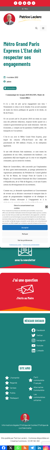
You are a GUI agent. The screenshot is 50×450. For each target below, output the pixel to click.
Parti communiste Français (39, 380)
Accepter (25, 228)
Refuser (25, 234)
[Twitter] (20, 3)
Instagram (40, 340)
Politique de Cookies (28, 425)
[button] (46, 207)
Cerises (13, 388)
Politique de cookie (15, 244)
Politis (12, 393)
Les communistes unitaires (39, 397)
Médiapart (14, 398)
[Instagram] (33, 3)
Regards (13, 383)
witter (40, 335)
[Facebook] (15, 3)
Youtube (39, 345)
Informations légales (10, 425)
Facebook (40, 330)
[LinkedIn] (29, 3)
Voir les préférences (25, 240)
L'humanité (14, 377)
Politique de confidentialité (31, 244)
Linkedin (40, 350)
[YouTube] (24, 3)
